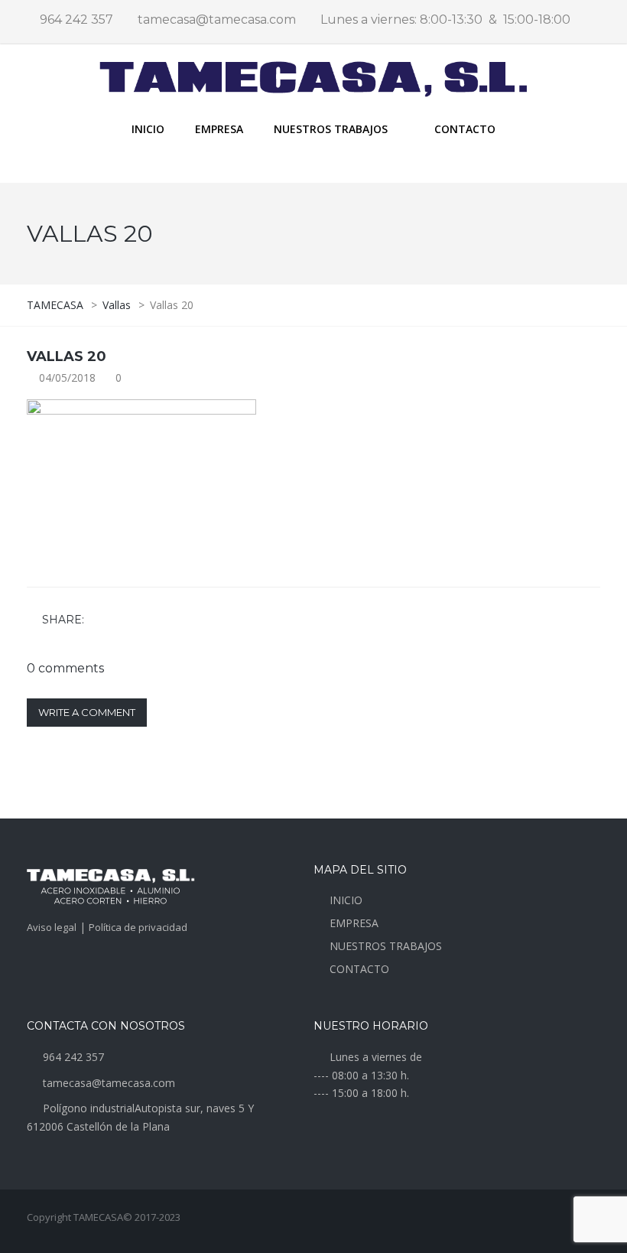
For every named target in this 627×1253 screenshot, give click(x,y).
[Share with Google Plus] (143, 620)
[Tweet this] (120, 620)
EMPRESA (219, 129)
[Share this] (98, 620)
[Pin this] (165, 620)
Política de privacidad (138, 927)
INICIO (148, 129)
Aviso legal (51, 927)
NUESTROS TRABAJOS (386, 946)
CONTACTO (464, 129)
